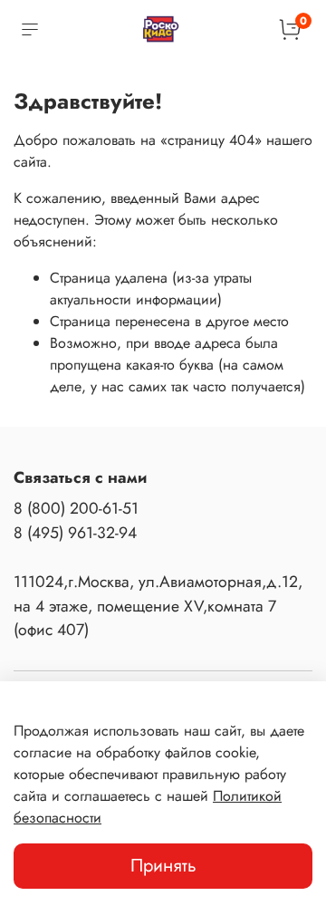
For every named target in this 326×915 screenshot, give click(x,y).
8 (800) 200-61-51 (76, 508)
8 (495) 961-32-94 (75, 532)
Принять (163, 865)
